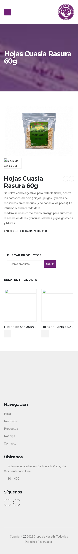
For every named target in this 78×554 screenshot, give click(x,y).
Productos (40, 231)
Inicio (7, 414)
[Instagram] (16, 502)
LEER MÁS (7, 333)
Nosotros (10, 421)
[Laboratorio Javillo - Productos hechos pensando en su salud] (66, 12)
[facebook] (8, 502)
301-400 (13, 478)
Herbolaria (25, 231)
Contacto (10, 443)
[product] (20, 305)
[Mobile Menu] (7, 12)
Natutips (9, 436)
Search (50, 263)
